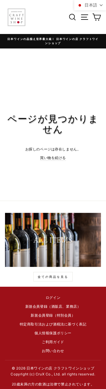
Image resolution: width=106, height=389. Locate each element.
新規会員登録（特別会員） (53, 315)
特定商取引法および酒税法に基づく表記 (53, 324)
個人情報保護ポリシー (53, 333)
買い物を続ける (53, 157)
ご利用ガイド (53, 342)
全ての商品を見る (53, 276)
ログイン (53, 297)
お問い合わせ (53, 351)
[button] (90, 5)
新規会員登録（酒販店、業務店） (53, 306)
